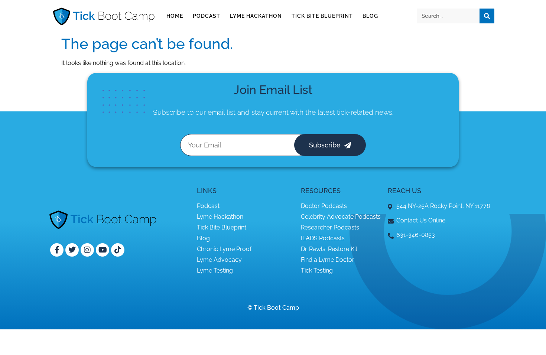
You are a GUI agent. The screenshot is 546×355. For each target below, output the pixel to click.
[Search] (487, 16)
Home (174, 16)
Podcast (206, 16)
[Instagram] (87, 250)
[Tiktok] (117, 250)
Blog (370, 16)
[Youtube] (102, 250)
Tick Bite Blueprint (322, 16)
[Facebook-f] (57, 250)
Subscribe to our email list (194, 112)
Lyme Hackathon (256, 16)
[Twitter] (72, 250)
